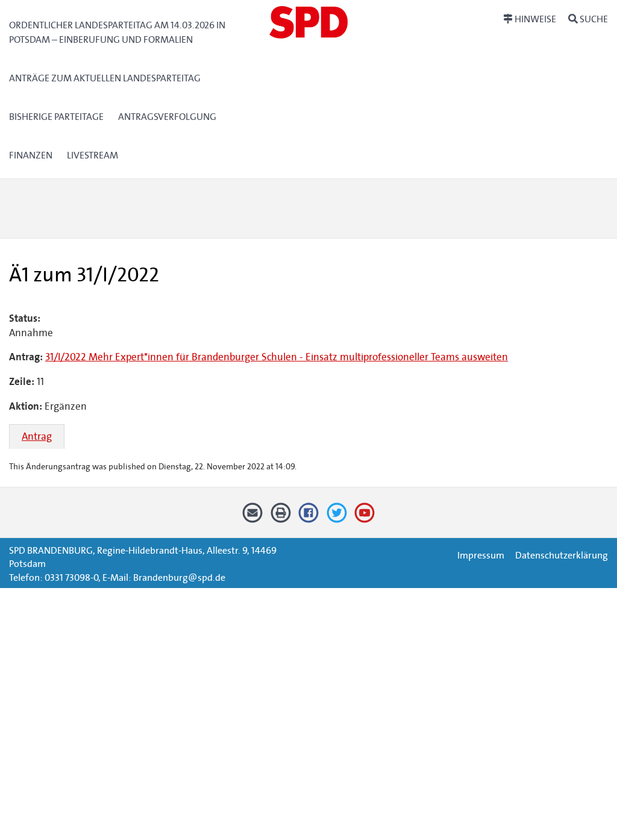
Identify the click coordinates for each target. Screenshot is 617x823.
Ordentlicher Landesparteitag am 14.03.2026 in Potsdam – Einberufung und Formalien (117, 32)
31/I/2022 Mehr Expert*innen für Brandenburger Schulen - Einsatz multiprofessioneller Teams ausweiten (276, 357)
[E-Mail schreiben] (253, 517)
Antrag (37, 436)
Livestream (92, 155)
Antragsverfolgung (167, 116)
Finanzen (30, 155)
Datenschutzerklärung (561, 555)
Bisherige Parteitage (56, 116)
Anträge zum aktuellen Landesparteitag (105, 78)
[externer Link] (309, 517)
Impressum (480, 555)
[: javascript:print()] (280, 517)
